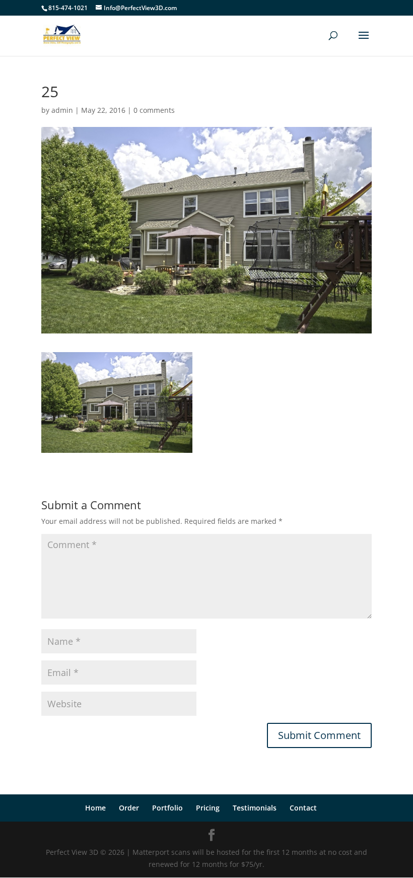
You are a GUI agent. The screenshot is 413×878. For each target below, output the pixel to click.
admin (62, 110)
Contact (303, 808)
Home (95, 808)
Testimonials (255, 808)
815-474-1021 (68, 8)
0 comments (154, 110)
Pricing (208, 808)
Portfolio (167, 808)
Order (129, 808)
